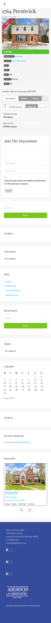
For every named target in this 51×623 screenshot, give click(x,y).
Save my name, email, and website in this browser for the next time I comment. (25, 182)
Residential (18, 56)
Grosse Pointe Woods (18, 61)
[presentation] (21, 510)
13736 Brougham (10, 125)
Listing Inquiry (15, 107)
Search (25, 215)
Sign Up (31, 107)
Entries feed (11, 286)
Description (10, 98)
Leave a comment (9, 16)
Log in (8, 281)
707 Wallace (10, 115)
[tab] (16, 105)
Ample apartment (22, 442)
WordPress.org (12, 295)
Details (24, 98)
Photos (36, 98)
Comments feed (12, 290)
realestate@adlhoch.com (16, 543)
